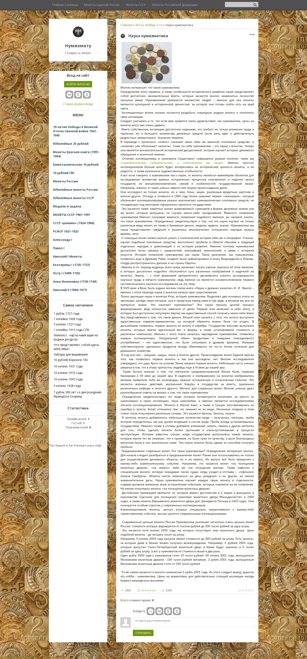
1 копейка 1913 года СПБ (71, 330)
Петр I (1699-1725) (66, 273)
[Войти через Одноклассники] (177, 611)
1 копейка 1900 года (68, 319)
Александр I (62, 240)
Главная (126, 25)
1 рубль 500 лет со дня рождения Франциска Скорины (77, 394)
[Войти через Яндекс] (168, 611)
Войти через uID (78, 84)
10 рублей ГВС (64, 173)
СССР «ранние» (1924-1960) (73, 223)
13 (160, 25)
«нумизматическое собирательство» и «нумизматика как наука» (172, 162)
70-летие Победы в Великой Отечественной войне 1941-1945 (75, 131)
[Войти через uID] (151, 611)
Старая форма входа (78, 104)
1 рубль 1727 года (66, 313)
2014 (138, 25)
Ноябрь (150, 25)
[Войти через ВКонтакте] (159, 611)
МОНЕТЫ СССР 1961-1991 (71, 215)
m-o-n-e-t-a (148, 590)
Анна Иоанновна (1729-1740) (75, 281)
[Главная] (78, 36)
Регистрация (240, 15)
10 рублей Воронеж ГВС (71, 360)
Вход (255, 15)
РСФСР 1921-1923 (66, 231)
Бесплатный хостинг (14, 657)
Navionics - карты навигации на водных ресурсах (76, 337)
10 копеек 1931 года (68, 366)
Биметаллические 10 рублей (76, 164)
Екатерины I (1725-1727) (71, 265)
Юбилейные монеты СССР (73, 198)
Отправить (143, 633)
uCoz (33, 657)
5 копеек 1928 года (67, 386)
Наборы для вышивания (71, 354)
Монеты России (65, 181)
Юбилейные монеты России (75, 190)
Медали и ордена (67, 206)
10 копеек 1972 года (68, 373)
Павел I (58, 248)
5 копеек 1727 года (67, 324)
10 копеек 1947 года (68, 379)
